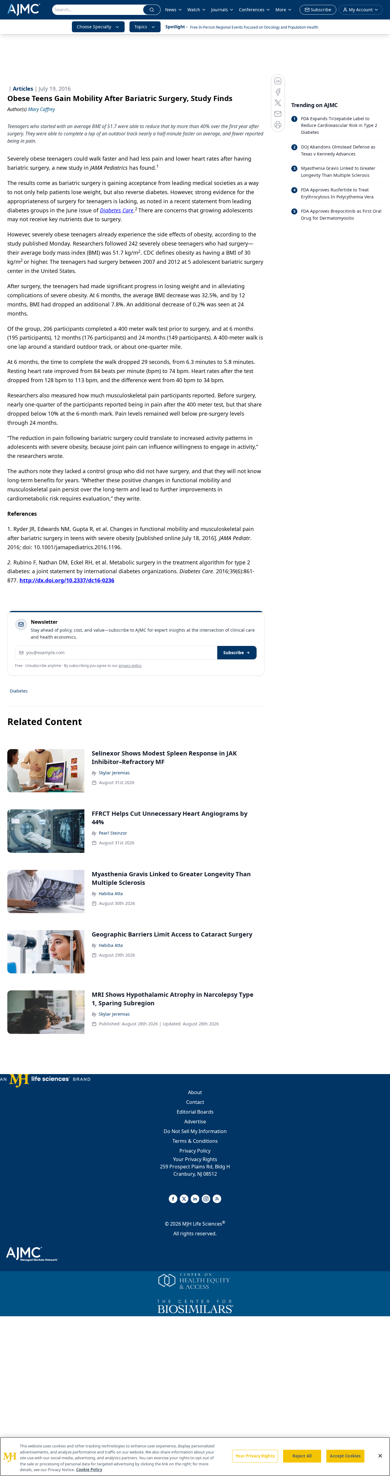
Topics (140, 27)
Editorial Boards (195, 1111)
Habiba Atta (111, 893)
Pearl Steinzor (113, 833)
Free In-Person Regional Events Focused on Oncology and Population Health (254, 27)
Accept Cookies (345, 1456)
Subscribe (233, 652)
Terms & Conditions (195, 1141)
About (195, 1092)
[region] (195, 1456)
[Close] (380, 1456)
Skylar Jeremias (114, 773)
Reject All (302, 1456)
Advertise (195, 1121)
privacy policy (130, 665)
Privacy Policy (195, 1150)
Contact (195, 1102)
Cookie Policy (89, 1469)
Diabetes (19, 691)
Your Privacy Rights (195, 1159)
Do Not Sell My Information (195, 1131)
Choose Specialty (94, 27)
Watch (193, 9)
